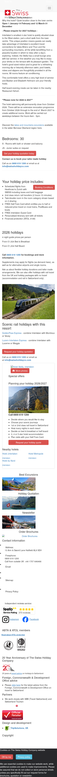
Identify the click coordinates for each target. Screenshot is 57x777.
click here (16, 684)
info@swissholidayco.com (18, 359)
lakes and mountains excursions (29, 124)
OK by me (6, 756)
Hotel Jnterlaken (9, 453)
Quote (49, 1)
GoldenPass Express (11, 332)
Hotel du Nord (8, 460)
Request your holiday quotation (18, 351)
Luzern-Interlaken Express (14, 340)
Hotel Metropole (35, 453)
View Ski (8, 1)
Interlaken (6, 458)
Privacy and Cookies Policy (17, 594)
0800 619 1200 (14, 254)
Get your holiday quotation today (19, 153)
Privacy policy (24, 756)
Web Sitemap (11, 583)
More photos (21, 370)
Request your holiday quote (28, 442)
